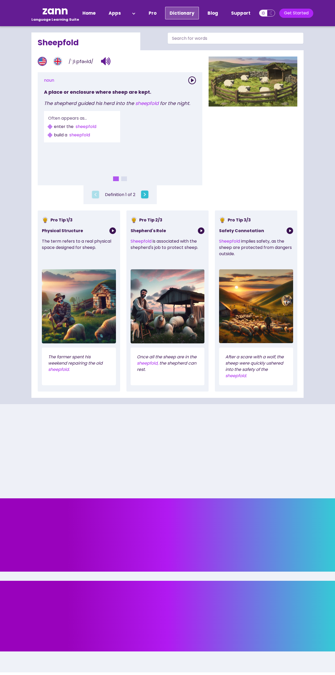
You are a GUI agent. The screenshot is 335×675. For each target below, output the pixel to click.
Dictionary (182, 13)
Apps (115, 13)
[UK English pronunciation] (57, 61)
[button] (106, 61)
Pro (153, 13)
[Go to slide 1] (116, 178)
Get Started (296, 13)
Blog (213, 13)
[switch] (267, 13)
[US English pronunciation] (42, 61)
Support (240, 13)
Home (89, 13)
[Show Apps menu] (133, 13)
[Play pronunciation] (192, 80)
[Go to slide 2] (124, 178)
